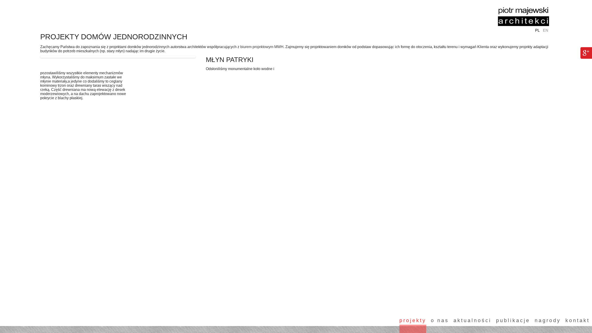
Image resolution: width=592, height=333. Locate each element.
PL (537, 30)
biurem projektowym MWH (262, 47)
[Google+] (586, 52)
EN (545, 30)
